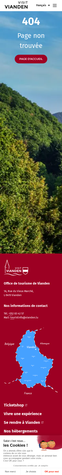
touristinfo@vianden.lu (24, 317)
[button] (43, 5)
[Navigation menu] (55, 5)
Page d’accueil (31, 59)
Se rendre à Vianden (22, 422)
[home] (14, 5)
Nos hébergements (21, 431)
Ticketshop (14, 405)
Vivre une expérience (23, 413)
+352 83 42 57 (16, 313)
